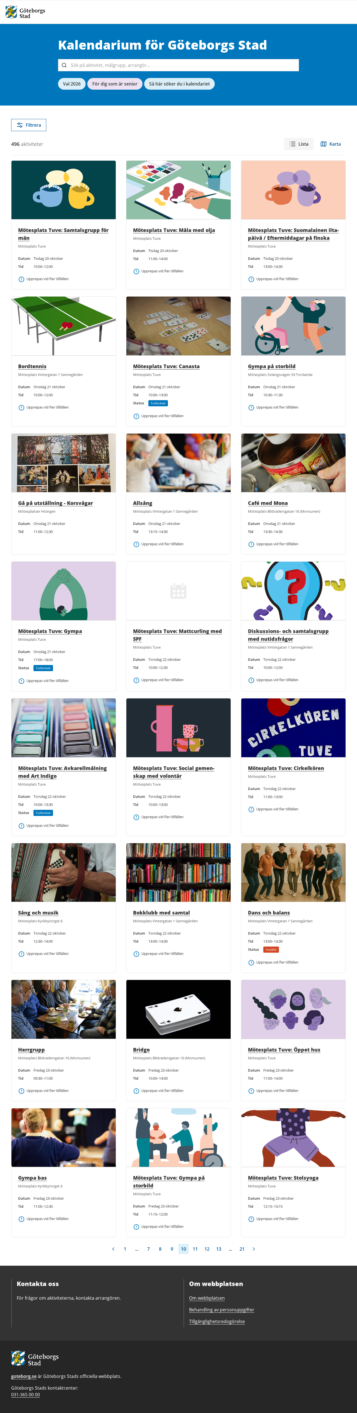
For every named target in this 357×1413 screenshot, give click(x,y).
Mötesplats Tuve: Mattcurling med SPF (177, 635)
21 (242, 1249)
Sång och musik (38, 912)
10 (183, 1249)
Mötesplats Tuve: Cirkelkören (286, 768)
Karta (335, 144)
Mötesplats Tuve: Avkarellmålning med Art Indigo (62, 772)
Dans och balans (269, 912)
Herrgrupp (31, 1049)
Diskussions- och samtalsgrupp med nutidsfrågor (288, 635)
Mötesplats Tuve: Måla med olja (174, 230)
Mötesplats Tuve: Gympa (50, 631)
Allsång (142, 503)
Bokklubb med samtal (161, 912)
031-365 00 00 (25, 1395)
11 (195, 1249)
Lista (303, 144)
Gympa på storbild (272, 366)
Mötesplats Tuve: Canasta (166, 366)
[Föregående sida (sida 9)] (113, 1249)
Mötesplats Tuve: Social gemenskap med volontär (173, 772)
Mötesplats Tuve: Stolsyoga (283, 1177)
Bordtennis (32, 366)
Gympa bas (32, 1177)
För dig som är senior (115, 84)
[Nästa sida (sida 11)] (254, 1249)
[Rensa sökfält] (292, 65)
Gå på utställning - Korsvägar (55, 503)
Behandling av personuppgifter (221, 1310)
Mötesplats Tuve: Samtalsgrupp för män (63, 234)
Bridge (141, 1049)
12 (206, 1249)
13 (218, 1249)
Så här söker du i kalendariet (179, 84)
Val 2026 (72, 84)
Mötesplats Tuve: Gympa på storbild (169, 1181)
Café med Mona (268, 503)
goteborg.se (24, 1376)
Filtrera (33, 125)
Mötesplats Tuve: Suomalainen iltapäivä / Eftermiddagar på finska (293, 234)
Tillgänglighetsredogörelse (217, 1321)
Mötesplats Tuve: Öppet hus (284, 1049)
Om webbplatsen (207, 1298)
